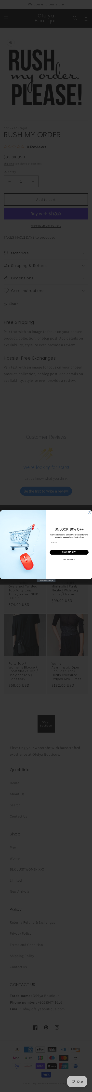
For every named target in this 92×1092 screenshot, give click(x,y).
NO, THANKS (69, 559)
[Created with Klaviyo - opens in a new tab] (46, 580)
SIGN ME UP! (69, 552)
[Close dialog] (89, 512)
